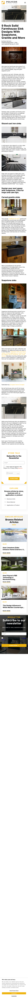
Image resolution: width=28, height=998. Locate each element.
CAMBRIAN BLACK (13, 218)
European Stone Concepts (17, 384)
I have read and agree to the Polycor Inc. (13, 467)
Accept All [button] (14, 993)
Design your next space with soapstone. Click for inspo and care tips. (13, 190)
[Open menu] (25, 2)
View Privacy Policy (14, 990)
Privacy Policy (14, 468)
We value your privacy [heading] (8, 979)
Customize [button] (14, 996)
